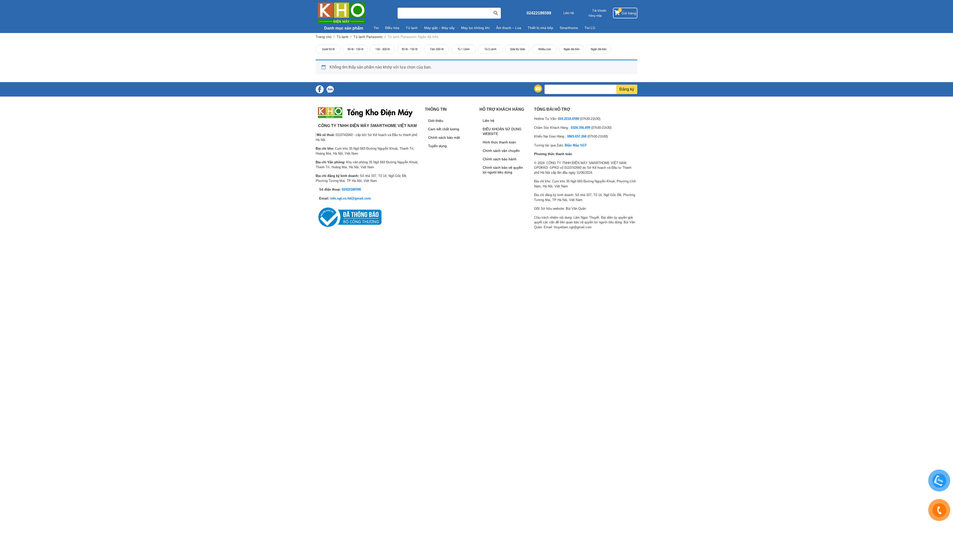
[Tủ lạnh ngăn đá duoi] (598, 49)
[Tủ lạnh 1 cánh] (463, 49)
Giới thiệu (435, 121)
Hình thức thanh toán (499, 142)
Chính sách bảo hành (499, 159)
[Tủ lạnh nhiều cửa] (544, 49)
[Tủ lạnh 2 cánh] (490, 49)
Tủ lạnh (412, 28)
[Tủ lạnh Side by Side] (517, 49)
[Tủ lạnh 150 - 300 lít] (382, 49)
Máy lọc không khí (475, 28)
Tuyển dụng (437, 146)
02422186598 (539, 13)
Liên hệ (568, 13)
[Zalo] (330, 89)
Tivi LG (589, 28)
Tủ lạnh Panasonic (368, 37)
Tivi (376, 28)
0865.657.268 (576, 136)
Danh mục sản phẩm (343, 28)
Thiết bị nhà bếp (540, 28)
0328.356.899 (580, 128)
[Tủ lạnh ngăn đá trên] (571, 49)
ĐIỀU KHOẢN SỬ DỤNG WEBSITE (502, 131)
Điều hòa (392, 28)
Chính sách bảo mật (444, 137)
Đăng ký (626, 89)
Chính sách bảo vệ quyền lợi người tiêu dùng (503, 170)
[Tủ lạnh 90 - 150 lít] (355, 49)
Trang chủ (324, 37)
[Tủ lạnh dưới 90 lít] (328, 49)
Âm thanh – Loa (508, 28)
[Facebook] (320, 89)
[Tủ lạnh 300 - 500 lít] (409, 49)
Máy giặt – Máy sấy (439, 28)
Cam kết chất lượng (443, 129)
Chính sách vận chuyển (501, 151)
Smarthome (569, 28)
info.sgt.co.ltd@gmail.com (350, 198)
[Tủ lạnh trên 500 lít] (436, 49)
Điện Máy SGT (576, 145)
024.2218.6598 (568, 119)
